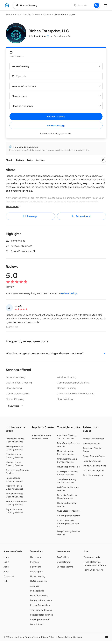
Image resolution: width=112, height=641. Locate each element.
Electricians (35, 566)
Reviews (19, 160)
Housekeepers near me (68, 466)
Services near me (65, 566)
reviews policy (68, 293)
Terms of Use (31, 637)
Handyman (35, 557)
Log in (6, 561)
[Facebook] (106, 637)
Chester (47, 14)
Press (6, 571)
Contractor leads (92, 557)
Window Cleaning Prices (94, 465)
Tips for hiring (63, 557)
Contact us (9, 576)
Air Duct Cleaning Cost (93, 470)
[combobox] (43, 5)
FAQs (30, 160)
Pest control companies (41, 614)
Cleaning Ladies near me (68, 515)
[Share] (103, 160)
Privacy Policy (47, 637)
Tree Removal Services (41, 610)
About (9, 160)
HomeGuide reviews (93, 569)
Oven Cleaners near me (68, 510)
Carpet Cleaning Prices (94, 456)
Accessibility (64, 637)
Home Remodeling (39, 595)
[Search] (96, 5)
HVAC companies (38, 581)
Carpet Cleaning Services (27, 14)
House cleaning (37, 576)
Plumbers (34, 561)
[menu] (7, 5)
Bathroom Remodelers (41, 600)
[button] (56, 353)
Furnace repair (37, 590)
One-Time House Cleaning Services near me (68, 523)
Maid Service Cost (91, 443)
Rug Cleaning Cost (91, 460)
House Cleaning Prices (93, 438)
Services (40, 160)
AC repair (34, 586)
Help (6, 581)
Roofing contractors (39, 619)
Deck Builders (36, 624)
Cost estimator (64, 561)
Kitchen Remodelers (40, 605)
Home (9, 14)
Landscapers (36, 571)
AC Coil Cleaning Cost (93, 475)
